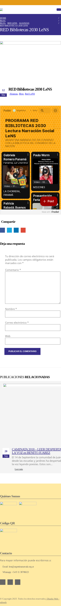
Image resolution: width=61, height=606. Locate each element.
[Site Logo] (10, 9)
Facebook (2, 230)
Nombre (11, 309)
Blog (21, 93)
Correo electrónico (17, 322)
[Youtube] (30, 2)
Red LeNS (30, 93)
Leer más (19, 469)
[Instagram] (36, 2)
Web (7, 336)
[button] (59, 9)
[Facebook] (25, 2)
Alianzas (13, 93)
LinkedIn (16, 230)
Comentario (13, 270)
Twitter (9, 230)
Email (23, 230)
